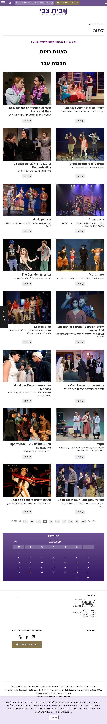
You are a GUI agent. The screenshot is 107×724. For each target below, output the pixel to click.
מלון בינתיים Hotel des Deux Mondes (32, 387)
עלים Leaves (42, 327)
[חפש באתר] (10, 3)
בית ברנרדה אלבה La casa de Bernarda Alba (32, 166)
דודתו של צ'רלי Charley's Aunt (84, 108)
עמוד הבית (100, 24)
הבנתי (53, 717)
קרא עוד (79, 120)
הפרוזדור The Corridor (36, 274)
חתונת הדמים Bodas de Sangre (31, 500)
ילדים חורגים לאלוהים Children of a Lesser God (80, 329)
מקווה (100, 444)
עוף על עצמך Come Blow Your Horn (81, 500)
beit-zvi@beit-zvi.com (81, 606)
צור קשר (3, 316)
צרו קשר (91, 595)
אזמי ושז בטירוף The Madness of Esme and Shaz (29, 110)
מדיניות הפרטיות (47, 705)
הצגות (98, 31)
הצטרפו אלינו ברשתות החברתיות (27, 630)
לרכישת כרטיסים (69, 3)
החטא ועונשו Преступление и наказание (30, 446)
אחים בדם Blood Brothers (87, 164)
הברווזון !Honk (42, 219)
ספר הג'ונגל (96, 274)
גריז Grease (96, 219)
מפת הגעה (90, 630)
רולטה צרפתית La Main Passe (85, 385)
